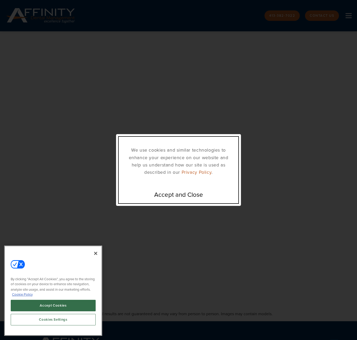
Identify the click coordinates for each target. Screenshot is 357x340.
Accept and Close (178, 194)
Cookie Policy (22, 294)
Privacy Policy (197, 172)
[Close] (95, 253)
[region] (53, 291)
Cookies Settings (53, 319)
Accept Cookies (53, 305)
